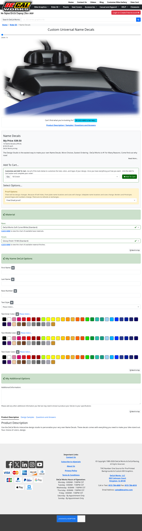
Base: (3, 223)
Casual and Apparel (108, 7)
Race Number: (7, 291)
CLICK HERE (5, 231)
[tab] (10, 417)
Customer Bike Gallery (117, 2)
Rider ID (55, 7)
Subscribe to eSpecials (71, 462)
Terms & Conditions (71, 475)
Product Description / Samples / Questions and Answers (71, 125)
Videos (93, 2)
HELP (123, 7)
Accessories (90, 7)
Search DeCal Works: (11, 19)
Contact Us (82, 2)
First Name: (6, 267)
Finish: (4, 237)
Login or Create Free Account (125, 12)
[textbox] (70, 306)
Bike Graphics (40, 7)
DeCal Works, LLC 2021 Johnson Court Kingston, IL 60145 (117, 478)
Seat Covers (77, 7)
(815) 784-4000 (114, 485)
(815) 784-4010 (131, 485)
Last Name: (6, 279)
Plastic (66, 7)
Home (71, 2)
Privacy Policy (71, 470)
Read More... (133, 158)
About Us (71, 466)
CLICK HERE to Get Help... (86, 120)
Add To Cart (130, 176)
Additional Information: (11, 387)
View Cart (134, 2)
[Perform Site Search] (138, 19)
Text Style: (5, 302)
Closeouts (135, 7)
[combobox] (71, 307)
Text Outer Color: (16, 352)
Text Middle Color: (16, 333)
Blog (102, 2)
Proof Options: (11, 191)
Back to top (135, 250)
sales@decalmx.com (124, 490)
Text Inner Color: (16, 314)
